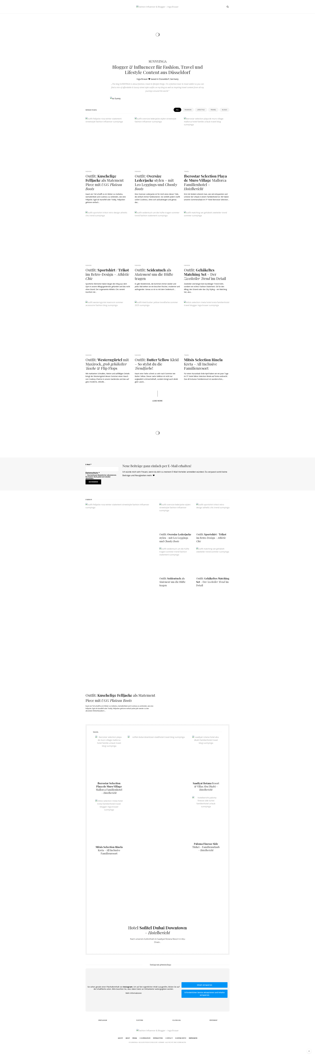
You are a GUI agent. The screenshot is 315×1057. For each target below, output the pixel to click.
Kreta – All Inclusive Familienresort (203, 364)
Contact (169, 1038)
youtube (139, 1020)
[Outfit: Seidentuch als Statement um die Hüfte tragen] (176, 559)
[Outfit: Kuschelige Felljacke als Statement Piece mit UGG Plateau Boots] (121, 595)
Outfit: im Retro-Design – (107, 274)
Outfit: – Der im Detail (205, 274)
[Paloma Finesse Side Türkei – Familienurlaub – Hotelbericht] (206, 816)
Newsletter (158, 1038)
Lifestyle (201, 110)
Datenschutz (180, 1038)
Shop (128, 1038)
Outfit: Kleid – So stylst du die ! (157, 364)
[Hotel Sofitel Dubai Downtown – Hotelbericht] (157, 828)
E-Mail (89, 464)
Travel (213, 110)
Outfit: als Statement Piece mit (105, 182)
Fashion (188, 110)
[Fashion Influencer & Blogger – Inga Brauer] (157, 6)
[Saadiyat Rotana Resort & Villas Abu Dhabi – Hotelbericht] (206, 756)
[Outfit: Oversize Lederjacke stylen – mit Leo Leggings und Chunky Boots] (176, 515)
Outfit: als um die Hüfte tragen (154, 274)
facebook (177, 1020)
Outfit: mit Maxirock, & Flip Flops (107, 364)
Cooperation (145, 1038)
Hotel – (157, 930)
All (177, 110)
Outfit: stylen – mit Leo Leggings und (156, 182)
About (120, 1038)
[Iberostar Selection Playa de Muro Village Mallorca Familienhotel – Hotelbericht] (109, 756)
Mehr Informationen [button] (134, 993)
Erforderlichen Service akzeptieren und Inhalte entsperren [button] (205, 993)
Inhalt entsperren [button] (204, 985)
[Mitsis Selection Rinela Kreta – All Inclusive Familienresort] (109, 819)
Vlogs (224, 110)
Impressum (193, 1038)
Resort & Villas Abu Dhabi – (206, 786)
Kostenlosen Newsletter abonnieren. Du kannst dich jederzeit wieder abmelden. (101, 476)
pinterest (213, 1020)
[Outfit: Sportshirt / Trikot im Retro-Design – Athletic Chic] (212, 515)
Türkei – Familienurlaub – (206, 847)
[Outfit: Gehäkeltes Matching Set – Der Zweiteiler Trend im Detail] (212, 559)
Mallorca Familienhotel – (205, 182)
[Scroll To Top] (309, 1051)
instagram (102, 1020)
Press (134, 1038)
